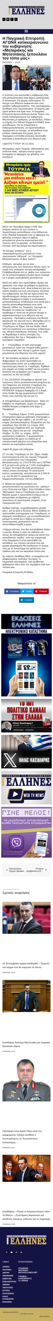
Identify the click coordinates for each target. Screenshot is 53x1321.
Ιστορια (6, 1290)
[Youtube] (7, 19)
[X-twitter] (4, 19)
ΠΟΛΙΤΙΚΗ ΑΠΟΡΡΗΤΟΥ (10, 1312)
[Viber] (11, 19)
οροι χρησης (44, 1316)
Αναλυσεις (7, 1287)
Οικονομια (7, 1276)
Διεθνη (6, 1285)
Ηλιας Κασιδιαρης (8, 1297)
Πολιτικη (6, 1270)
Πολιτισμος (8, 1293)
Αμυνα (5, 1273)
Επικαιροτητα (9, 1282)
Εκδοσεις (7, 1302)
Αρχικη (5, 1267)
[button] (26, 31)
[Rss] (16, 19)
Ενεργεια (7, 1279)
